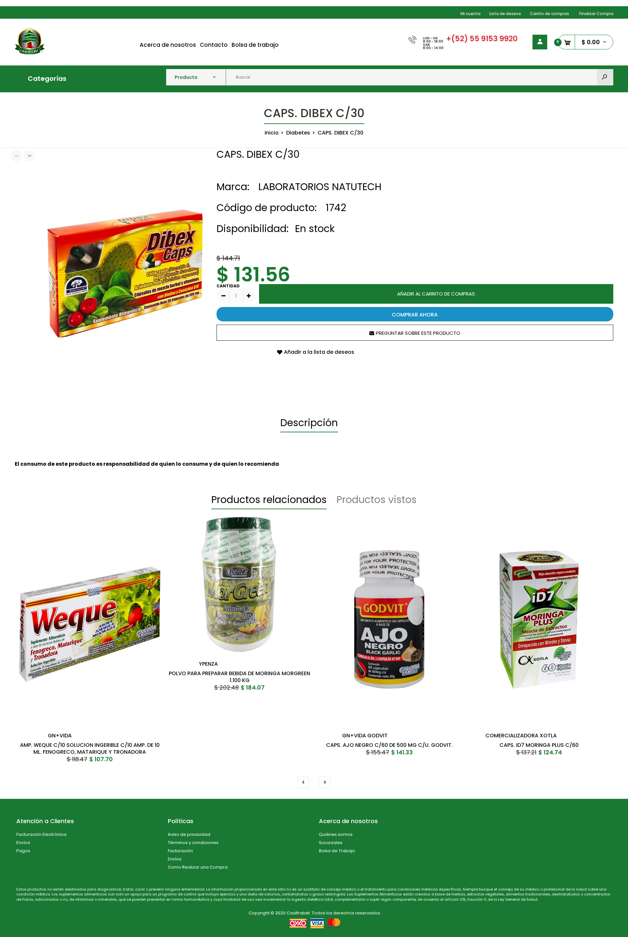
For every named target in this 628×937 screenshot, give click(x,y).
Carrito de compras (549, 13)
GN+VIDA (60, 735)
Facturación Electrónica (41, 834)
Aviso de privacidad (189, 834)
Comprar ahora (415, 314)
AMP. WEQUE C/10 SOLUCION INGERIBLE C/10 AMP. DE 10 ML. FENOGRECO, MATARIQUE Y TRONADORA (90, 748)
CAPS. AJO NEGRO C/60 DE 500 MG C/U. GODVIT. (389, 745)
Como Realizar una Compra (198, 867)
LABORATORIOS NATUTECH (319, 187)
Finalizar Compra (596, 13)
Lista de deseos (505, 13)
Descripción (309, 423)
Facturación (180, 851)
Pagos (23, 851)
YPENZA (208, 664)
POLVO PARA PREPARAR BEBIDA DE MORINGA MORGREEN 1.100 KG (239, 677)
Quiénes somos (336, 834)
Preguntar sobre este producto (418, 333)
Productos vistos (377, 500)
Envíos (23, 842)
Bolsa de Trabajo (337, 851)
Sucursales (330, 842)
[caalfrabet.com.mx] (29, 52)
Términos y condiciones (193, 842)
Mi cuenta (470, 13)
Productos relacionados (269, 500)
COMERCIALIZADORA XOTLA (521, 735)
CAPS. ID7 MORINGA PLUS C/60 (539, 745)
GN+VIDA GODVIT (365, 735)
